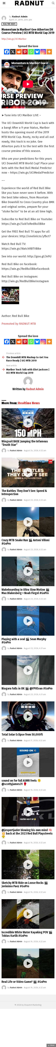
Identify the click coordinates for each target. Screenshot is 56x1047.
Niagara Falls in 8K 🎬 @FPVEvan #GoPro (27, 688)
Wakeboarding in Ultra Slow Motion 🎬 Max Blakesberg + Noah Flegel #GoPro (25, 591)
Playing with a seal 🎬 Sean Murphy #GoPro (24, 640)
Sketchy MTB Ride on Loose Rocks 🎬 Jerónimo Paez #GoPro (25, 884)
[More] (49, 51)
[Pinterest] (25, 51)
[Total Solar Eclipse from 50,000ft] (28, 716)
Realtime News (29, 403)
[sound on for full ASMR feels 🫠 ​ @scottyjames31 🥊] (28, 762)
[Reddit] (19, 51)
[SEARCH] (53, 3)
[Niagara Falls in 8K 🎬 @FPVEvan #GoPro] (28, 670)
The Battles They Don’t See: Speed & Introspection (24, 492)
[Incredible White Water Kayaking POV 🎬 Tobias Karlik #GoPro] (28, 914)
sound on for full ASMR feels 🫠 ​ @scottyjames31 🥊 (22, 782)
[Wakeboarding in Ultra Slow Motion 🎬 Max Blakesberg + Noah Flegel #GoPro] (28, 571)
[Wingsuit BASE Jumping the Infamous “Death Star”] (28, 423)
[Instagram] (43, 51)
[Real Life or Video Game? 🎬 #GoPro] (28, 963)
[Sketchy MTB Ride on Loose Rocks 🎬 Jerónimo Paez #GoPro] (28, 864)
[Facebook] (6, 51)
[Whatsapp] (31, 51)
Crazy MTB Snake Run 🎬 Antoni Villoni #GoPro (25, 541)
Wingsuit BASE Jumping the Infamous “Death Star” (25, 443)
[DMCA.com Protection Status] (28, 1045)
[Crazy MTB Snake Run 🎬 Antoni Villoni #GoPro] (28, 522)
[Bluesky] (37, 51)
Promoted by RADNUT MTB (19, 323)
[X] (13, 51)
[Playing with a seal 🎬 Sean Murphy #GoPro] (28, 620)
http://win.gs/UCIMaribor (14, 39)
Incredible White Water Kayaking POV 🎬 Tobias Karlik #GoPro (27, 934)
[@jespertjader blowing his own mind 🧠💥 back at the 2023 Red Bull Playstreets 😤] (28, 812)
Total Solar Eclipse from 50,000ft (22, 734)
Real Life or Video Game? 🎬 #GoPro (24, 982)
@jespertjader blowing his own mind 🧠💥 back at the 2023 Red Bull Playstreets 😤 (27, 833)
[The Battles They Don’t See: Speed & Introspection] (28, 472)
